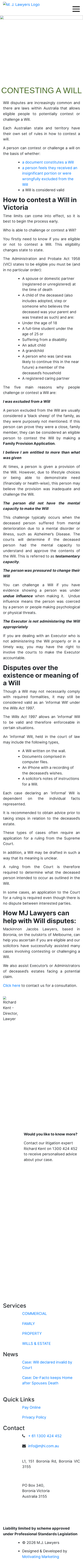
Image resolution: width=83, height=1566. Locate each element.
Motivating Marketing (40, 1556)
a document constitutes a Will (48, 162)
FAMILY (28, 1323)
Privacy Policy (34, 1417)
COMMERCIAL (34, 1313)
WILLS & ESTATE (36, 1343)
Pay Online (31, 1407)
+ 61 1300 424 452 (45, 1436)
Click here (12, 985)
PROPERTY (32, 1333)
